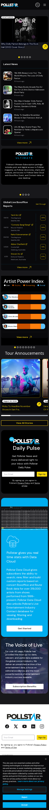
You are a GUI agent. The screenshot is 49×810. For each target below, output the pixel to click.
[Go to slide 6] (28, 347)
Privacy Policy (24, 483)
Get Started (24, 628)
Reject (24, 797)
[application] (24, 311)
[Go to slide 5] (30, 57)
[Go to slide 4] (27, 57)
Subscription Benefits (24, 686)
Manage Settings (24, 789)
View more (22, 142)
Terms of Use (11, 747)
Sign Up (41, 474)
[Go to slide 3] (24, 57)
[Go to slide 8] (34, 347)
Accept (24, 805)
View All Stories (24, 423)
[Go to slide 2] (22, 57)
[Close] (46, 759)
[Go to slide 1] (19, 57)
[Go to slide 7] (31, 347)
